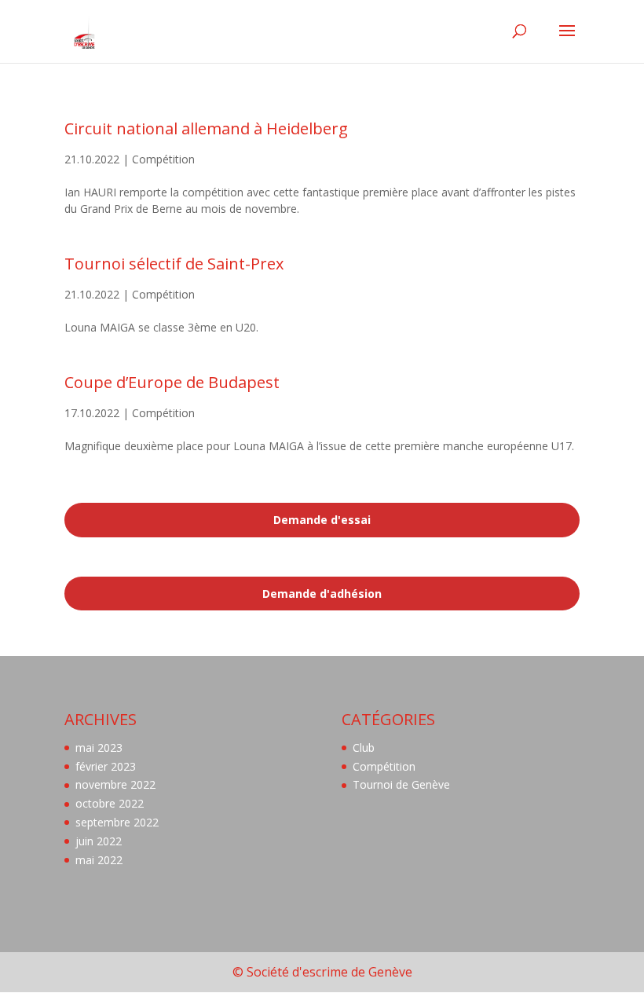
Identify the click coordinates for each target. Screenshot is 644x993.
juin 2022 (98, 841)
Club (364, 747)
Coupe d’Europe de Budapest (172, 382)
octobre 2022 (109, 803)
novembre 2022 (115, 784)
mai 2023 (99, 747)
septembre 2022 (117, 822)
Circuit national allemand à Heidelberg (206, 128)
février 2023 (105, 766)
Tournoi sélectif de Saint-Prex (174, 263)
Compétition (163, 159)
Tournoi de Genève (401, 784)
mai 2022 (99, 859)
